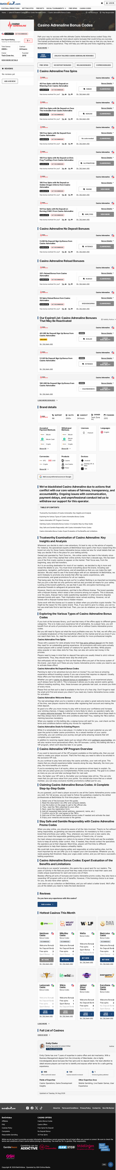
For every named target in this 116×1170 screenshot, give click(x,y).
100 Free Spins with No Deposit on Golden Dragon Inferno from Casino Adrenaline (55, 184)
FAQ (3, 1124)
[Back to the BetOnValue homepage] (10, 3)
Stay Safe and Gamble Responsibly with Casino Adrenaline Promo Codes (65, 527)
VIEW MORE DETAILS (9, 60)
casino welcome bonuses (51, 713)
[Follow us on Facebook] (32, 1108)
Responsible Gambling (10, 1135)
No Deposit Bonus (44, 1131)
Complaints (6, 1131)
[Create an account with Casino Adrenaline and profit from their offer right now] (83, 94)
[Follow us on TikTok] (41, 1108)
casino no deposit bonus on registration (71, 679)
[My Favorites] (102, 3)
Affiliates (5, 1121)
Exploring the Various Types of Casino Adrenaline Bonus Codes (62, 517)
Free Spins (44, 65)
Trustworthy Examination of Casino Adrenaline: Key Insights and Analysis (65, 513)
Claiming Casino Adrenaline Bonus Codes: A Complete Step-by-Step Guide (66, 524)
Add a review (10, 81)
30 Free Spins (42, 1135)
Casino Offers (42, 1124)
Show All (43, 448)
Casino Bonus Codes (45, 1121)
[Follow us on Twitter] (36, 1108)
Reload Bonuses (84, 65)
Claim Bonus (105, 89)
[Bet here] (46, 964)
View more (105, 189)
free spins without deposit (91, 643)
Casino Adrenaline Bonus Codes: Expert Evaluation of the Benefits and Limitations (68, 531)
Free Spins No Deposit (45, 1128)
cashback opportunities (102, 740)
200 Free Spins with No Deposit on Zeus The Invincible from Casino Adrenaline (57, 109)
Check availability (105, 339)
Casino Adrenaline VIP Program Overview (54, 520)
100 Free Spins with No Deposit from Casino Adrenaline (55, 134)
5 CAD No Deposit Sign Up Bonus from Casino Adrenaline (56, 359)
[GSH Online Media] (10, 1157)
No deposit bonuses (62, 65)
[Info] (110, 1164)
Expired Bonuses (103, 65)
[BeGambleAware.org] (10, 1147)
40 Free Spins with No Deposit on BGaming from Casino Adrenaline (54, 84)
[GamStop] (66, 1147)
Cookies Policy (7, 1128)
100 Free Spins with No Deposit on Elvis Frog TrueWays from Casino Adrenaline (56, 159)
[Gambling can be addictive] (29, 1147)
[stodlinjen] (85, 1147)
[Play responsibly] (47, 1147)
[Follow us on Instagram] (27, 1108)
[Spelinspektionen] (104, 1147)
